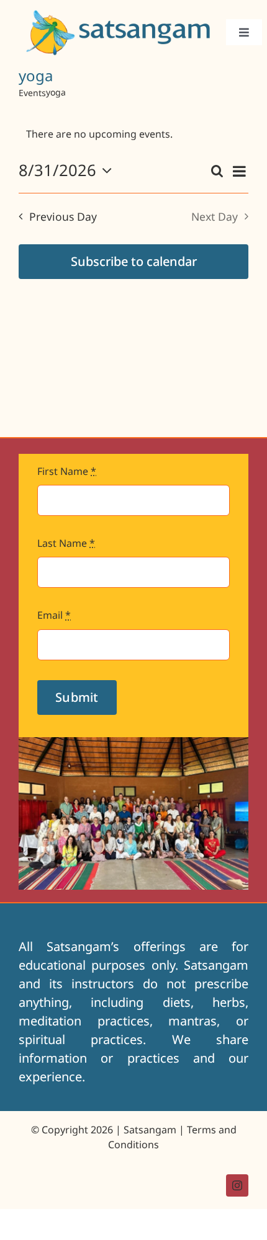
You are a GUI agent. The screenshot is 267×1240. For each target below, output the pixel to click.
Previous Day (62, 216)
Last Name (66, 543)
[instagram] (237, 1185)
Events (32, 93)
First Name (66, 471)
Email (54, 615)
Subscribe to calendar (134, 261)
